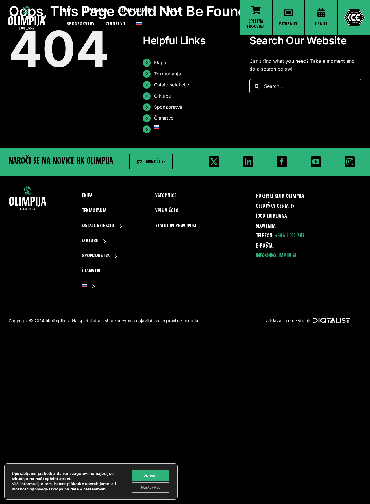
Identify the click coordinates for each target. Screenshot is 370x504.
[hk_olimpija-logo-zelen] (26, 7)
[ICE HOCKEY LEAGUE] (354, 17)
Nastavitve (150, 487)
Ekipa (160, 62)
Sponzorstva (168, 107)
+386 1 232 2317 (289, 236)
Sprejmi (150, 475)
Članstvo (164, 118)
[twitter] (214, 161)
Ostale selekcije (171, 85)
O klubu (162, 96)
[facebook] (282, 161)
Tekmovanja (167, 74)
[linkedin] (248, 161)
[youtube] (316, 161)
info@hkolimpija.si (276, 256)
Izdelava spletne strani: (287, 320)
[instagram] (350, 161)
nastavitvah (94, 489)
